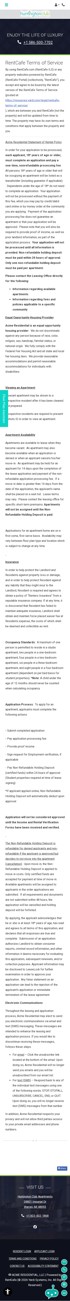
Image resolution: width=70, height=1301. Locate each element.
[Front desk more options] (64, 1293)
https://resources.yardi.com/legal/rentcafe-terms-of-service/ (32, 103)
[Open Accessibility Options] (8, 1292)
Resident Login (22, 1251)
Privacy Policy (49, 1258)
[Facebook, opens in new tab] (35, 1227)
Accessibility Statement (43, 1265)
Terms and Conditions (23, 1258)
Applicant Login (44, 1251)
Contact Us (17, 1266)
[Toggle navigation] (6, 4)
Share (63, 1168)
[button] (57, 4)
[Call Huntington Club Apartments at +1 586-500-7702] (63, 4)
